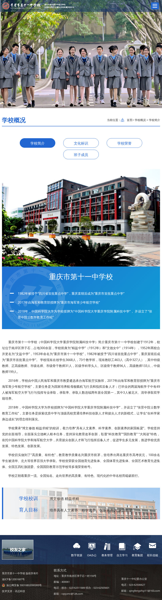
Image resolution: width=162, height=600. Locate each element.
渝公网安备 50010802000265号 (24, 585)
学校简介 (37, 143)
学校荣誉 (124, 143)
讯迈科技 (20, 591)
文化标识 (81, 143)
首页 (129, 120)
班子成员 (81, 154)
